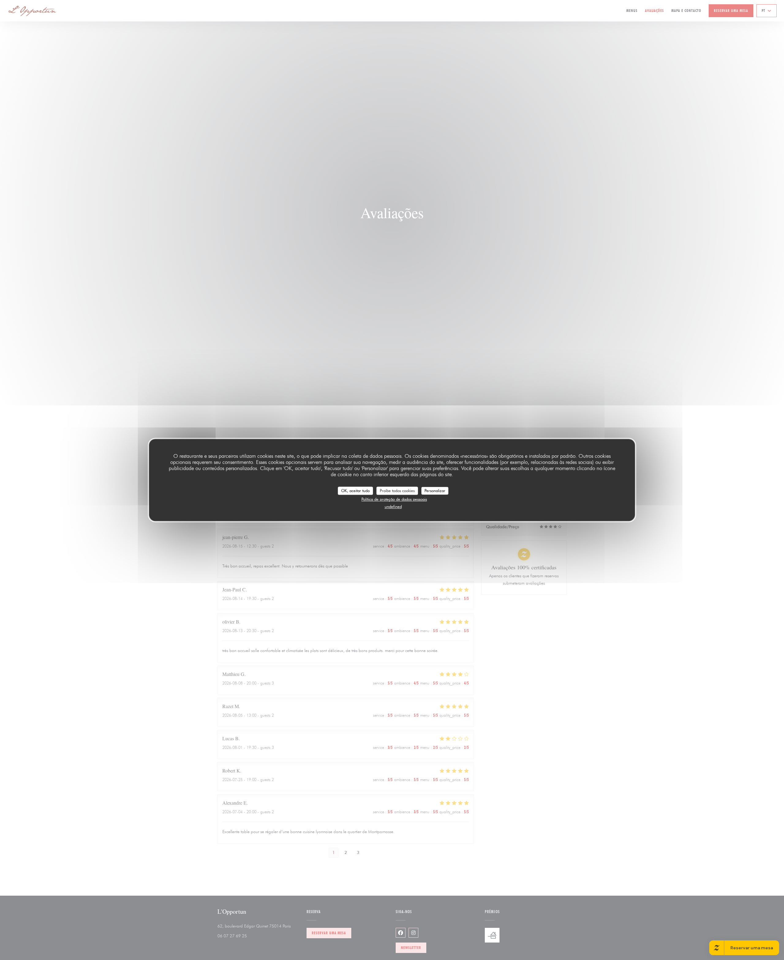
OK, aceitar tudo (355, 490)
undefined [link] (393, 506)
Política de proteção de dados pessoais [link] (394, 499)
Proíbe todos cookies (397, 490)
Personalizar (434, 490)
